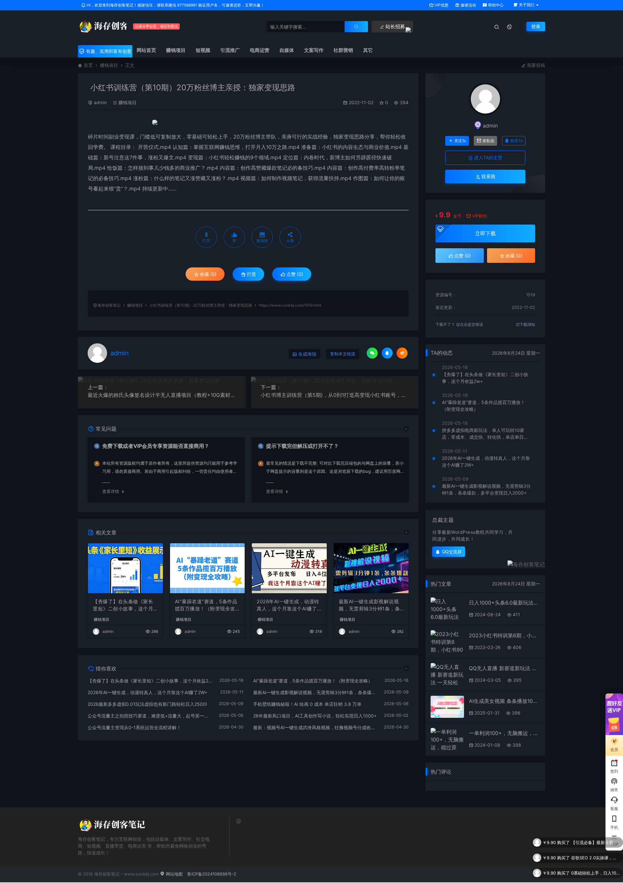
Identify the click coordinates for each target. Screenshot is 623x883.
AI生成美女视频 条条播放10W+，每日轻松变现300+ (504, 701)
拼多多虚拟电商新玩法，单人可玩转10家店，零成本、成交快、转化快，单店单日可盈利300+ (485, 433)
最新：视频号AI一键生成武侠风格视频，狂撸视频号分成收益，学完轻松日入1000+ (315, 727)
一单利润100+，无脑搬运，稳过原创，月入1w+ (504, 733)
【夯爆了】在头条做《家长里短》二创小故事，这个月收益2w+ (123, 605)
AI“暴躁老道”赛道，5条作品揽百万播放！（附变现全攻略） (206, 605)
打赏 (251, 274)
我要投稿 (535, 65)
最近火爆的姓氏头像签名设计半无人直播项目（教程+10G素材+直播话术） (162, 395)
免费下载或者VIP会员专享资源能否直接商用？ (155, 446)
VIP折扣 (479, 215)
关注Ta (460, 141)
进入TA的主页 (487, 157)
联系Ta (516, 140)
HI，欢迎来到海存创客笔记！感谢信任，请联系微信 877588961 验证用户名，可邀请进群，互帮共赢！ (175, 5)
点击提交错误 (471, 324)
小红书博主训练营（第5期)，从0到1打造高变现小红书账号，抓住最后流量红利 (335, 395)
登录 (535, 26)
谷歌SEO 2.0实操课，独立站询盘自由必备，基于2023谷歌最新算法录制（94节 (595, 847)
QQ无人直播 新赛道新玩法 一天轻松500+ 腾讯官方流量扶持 (504, 668)
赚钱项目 (109, 65)
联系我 (487, 176)
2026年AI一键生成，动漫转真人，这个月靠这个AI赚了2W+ (288, 605)
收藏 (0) (207, 274)
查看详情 (110, 491)
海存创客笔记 (109, 305)
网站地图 (174, 874)
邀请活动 (467, 5)
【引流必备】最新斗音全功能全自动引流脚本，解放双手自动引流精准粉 (595, 832)
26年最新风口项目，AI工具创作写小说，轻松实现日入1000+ (315, 715)
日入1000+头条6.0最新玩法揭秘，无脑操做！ (504, 602)
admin (100, 102)
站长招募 (394, 26)
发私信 (488, 141)
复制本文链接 (342, 353)
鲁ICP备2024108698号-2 (211, 874)
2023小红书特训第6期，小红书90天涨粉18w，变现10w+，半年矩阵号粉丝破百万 (504, 635)
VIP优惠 (441, 5)
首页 (88, 65)
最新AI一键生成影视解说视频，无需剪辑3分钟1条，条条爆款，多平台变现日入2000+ (371, 605)
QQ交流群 (452, 551)
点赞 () (294, 274)
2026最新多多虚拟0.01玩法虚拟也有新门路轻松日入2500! (147, 704)
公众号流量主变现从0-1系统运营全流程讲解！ (134, 727)
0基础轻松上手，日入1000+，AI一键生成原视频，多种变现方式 (595, 862)
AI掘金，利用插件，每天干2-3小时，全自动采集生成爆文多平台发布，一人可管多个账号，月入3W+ (595, 877)
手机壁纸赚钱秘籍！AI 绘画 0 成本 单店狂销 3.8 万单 (307, 704)
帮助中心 (495, 5)
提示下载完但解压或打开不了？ (302, 446)
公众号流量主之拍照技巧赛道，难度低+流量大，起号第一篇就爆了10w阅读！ (150, 715)
